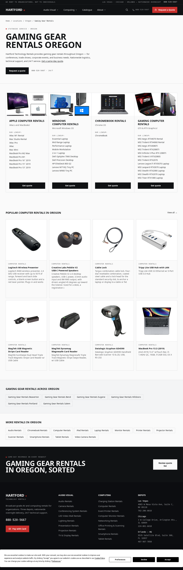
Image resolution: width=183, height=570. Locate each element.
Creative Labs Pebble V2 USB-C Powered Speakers (65, 269)
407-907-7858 (145, 541)
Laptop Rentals (102, 430)
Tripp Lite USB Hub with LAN (154, 267)
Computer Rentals (62, 430)
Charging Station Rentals (110, 501)
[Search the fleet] (126, 9)
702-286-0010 (145, 511)
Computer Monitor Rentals (111, 515)
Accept (168, 560)
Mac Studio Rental (18, 139)
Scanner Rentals (16, 437)
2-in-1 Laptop (58, 153)
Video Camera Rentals (85, 437)
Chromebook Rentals (37, 430)
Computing (68, 9)
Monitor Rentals (122, 430)
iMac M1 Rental (16, 135)
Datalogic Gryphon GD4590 (109, 348)
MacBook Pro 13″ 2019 (19, 167)
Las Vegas (107, 2)
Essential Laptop (60, 138)
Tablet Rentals (62, 437)
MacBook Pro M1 (17, 157)
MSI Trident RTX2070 (148, 160)
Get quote (27, 185)
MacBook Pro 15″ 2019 (19, 164)
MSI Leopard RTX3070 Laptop (152, 167)
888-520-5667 (170, 2)
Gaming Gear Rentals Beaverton (23, 397)
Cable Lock (101, 267)
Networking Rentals (108, 520)
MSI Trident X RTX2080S (149, 156)
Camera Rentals (66, 506)
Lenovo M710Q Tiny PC (63, 167)
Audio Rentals (14, 430)
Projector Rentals (164, 430)
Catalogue (87, 9)
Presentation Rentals (68, 525)
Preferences (120, 560)
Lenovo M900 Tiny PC (62, 170)
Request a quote (17, 70)
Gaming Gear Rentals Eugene (91, 397)
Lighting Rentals (66, 520)
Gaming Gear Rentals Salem (56, 403)
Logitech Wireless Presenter (23, 267)
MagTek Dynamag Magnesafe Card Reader (64, 350)
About (100, 9)
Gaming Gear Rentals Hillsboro (126, 397)
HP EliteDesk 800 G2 (61, 163)
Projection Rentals (67, 530)
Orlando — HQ (145, 532)
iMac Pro (13, 142)
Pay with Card (19, 528)
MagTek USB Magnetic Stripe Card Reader (20, 350)
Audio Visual (49, 9)
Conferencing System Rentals (72, 511)
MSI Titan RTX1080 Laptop (150, 177)
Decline (144, 560)
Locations (17, 21)
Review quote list (165, 464)
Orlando (131, 2)
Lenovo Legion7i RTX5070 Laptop (153, 163)
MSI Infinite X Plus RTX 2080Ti (152, 153)
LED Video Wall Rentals (69, 515)
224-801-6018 (145, 526)
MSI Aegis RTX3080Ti (148, 145)
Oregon (28, 21)
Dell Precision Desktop (62, 160)
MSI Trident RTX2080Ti (148, 149)
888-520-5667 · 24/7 (42, 71)
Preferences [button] (56, 561)
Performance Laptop (62, 145)
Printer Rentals (143, 430)
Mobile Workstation (61, 149)
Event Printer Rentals (108, 511)
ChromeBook (101, 135)
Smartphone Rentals (39, 437)
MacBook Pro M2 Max (19, 153)
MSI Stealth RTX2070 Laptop (151, 174)
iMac (11, 146)
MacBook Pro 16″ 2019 (19, 160)
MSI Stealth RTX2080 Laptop (151, 170)
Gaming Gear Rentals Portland (22, 403)
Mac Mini (13, 149)
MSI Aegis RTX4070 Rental (150, 138)
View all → (172, 212)
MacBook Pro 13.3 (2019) (152, 348)
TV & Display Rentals (68, 535)
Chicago (120, 2)
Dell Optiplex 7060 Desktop (65, 156)
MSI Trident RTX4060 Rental (151, 142)
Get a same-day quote (52, 61)
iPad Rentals (82, 430)
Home (8, 21)
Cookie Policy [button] (100, 558)
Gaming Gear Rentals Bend (58, 397)
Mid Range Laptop (61, 142)
